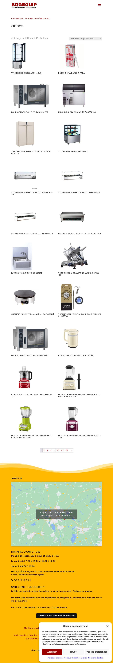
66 (58, 450)
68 (67, 450)
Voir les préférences (96, 651)
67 (62, 450)
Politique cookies (55, 658)
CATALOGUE (17, 18)
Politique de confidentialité (75, 658)
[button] (107, 626)
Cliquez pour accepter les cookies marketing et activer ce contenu (56, 514)
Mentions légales (95, 658)
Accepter (52, 651)
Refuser (73, 651)
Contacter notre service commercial (56, 615)
